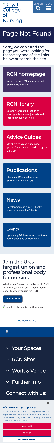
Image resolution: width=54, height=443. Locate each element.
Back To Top (29, 320)
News (13, 200)
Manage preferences (26, 439)
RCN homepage (26, 74)
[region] (27, 421)
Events (13, 229)
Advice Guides (24, 137)
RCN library (20, 104)
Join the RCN (13, 298)
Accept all (27, 426)
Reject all (26, 433)
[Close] (48, 403)
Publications (22, 170)
